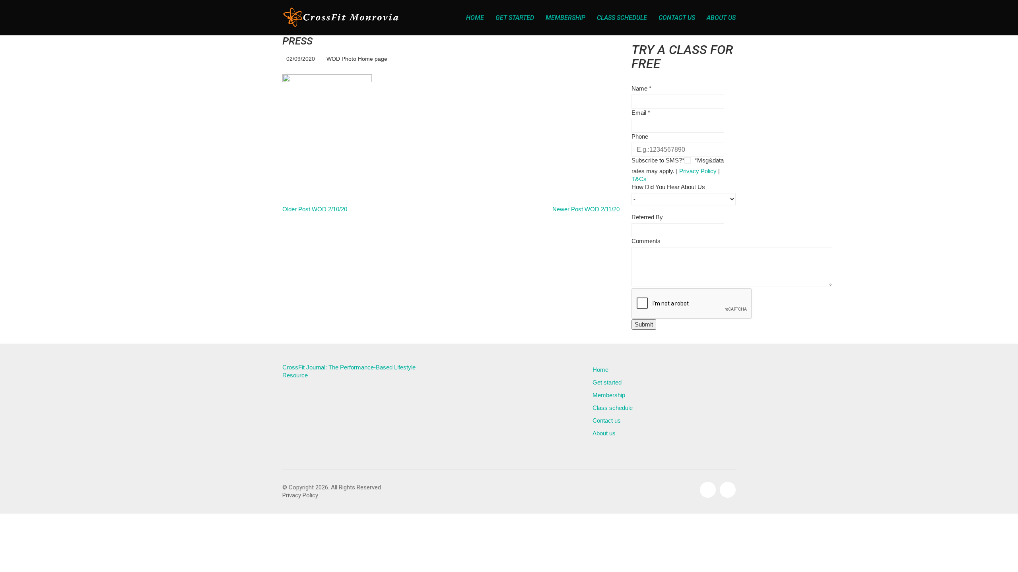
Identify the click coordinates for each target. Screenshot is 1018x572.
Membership (609, 395)
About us (604, 433)
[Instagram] (728, 490)
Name (641, 88)
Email (640, 112)
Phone (639, 136)
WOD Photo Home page (356, 59)
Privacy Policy (698, 171)
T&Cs (639, 179)
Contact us (607, 420)
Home (600, 369)
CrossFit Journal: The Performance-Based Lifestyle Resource (349, 371)
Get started (607, 382)
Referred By (647, 217)
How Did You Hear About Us (668, 187)
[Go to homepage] (342, 17)
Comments (646, 241)
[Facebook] (708, 490)
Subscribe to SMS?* (657, 160)
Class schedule (613, 407)
